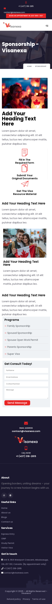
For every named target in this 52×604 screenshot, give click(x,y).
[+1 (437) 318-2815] (26, 2)
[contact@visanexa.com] (5, 8)
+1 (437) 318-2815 (26, 6)
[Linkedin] (10, 495)
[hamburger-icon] (46, 26)
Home (29, 66)
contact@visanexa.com (14, 12)
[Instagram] (4, 495)
